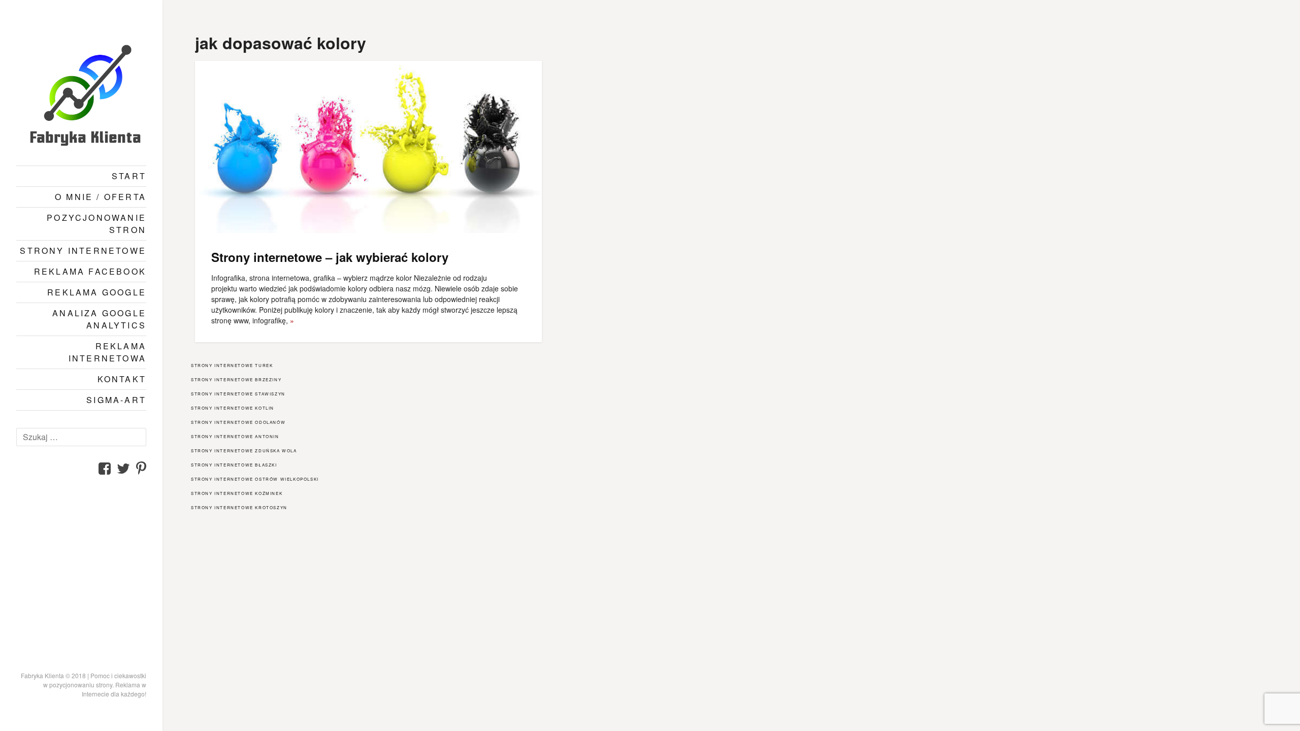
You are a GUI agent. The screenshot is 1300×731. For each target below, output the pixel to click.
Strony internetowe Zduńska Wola (244, 450)
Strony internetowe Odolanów (238, 422)
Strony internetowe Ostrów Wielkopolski (255, 479)
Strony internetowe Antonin (235, 436)
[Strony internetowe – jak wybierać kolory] (368, 147)
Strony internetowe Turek (232, 365)
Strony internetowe (83, 250)
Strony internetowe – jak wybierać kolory (329, 256)
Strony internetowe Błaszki (234, 465)
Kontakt (122, 379)
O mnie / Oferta (100, 197)
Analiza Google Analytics (99, 319)
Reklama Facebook (90, 271)
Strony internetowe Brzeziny (236, 379)
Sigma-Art (116, 400)
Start (129, 176)
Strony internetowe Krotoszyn (239, 507)
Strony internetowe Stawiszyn (238, 393)
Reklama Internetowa (107, 352)
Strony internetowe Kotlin (232, 408)
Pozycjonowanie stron (96, 224)
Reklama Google (96, 292)
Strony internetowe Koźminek (236, 493)
